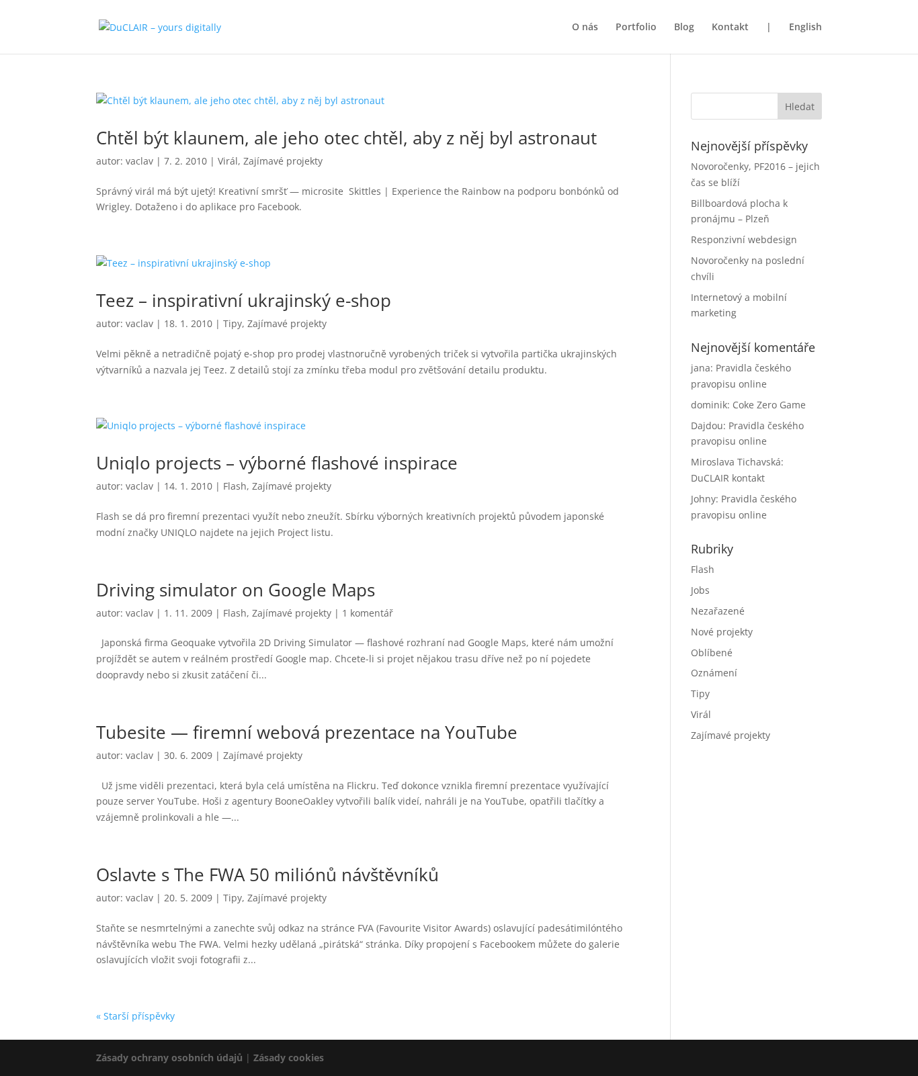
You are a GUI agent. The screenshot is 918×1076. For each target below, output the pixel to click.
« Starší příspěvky (135, 1016)
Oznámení (714, 672)
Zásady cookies (288, 1057)
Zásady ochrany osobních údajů (169, 1057)
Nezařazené (718, 610)
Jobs (700, 590)
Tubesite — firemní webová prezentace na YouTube (306, 732)
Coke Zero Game (769, 404)
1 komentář (367, 613)
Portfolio (636, 27)
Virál (228, 160)
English (805, 27)
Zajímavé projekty (283, 160)
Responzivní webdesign (744, 239)
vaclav (139, 160)
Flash (235, 486)
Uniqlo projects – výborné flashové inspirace (277, 463)
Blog (684, 27)
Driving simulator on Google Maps (235, 590)
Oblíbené (712, 652)
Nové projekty (722, 631)
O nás (585, 27)
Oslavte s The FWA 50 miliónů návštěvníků (267, 874)
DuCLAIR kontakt (728, 478)
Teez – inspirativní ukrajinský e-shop (243, 300)
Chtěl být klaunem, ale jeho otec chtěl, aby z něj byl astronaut (346, 138)
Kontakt (730, 27)
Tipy (232, 323)
